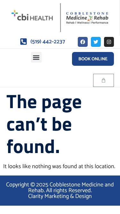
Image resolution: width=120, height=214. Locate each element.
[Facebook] (83, 42)
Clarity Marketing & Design (60, 196)
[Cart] (103, 80)
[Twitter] (96, 42)
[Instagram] (109, 42)
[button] (36, 57)
